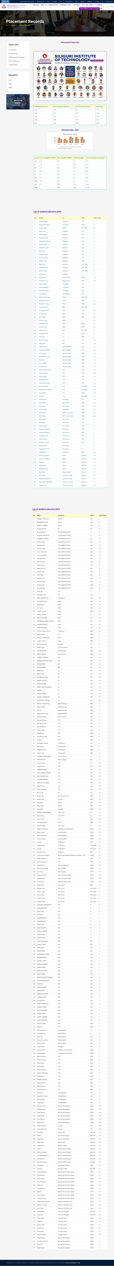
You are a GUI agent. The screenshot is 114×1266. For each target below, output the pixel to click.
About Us (43, 5)
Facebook (5, 1)
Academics (76, 5)
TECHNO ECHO (40, 1)
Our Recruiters (13, 50)
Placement (98, 5)
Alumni (97, 1)
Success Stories (13, 53)
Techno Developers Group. (73, 1263)
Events (92, 5)
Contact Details (13, 65)
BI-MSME (54, 1)
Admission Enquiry (18, 102)
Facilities (85, 5)
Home (8, 25)
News (10, 84)
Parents (89, 1)
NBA (76, 1)
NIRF (48, 1)
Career (82, 1)
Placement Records (24, 25)
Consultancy (68, 1)
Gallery (10, 87)
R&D (61, 1)
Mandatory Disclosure (27, 1)
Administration (53, 5)
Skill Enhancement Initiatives (17, 57)
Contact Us (109, 1)
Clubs (100, 8)
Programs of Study (66, 5)
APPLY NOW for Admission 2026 (89, 9)
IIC (102, 1)
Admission (36, 5)
